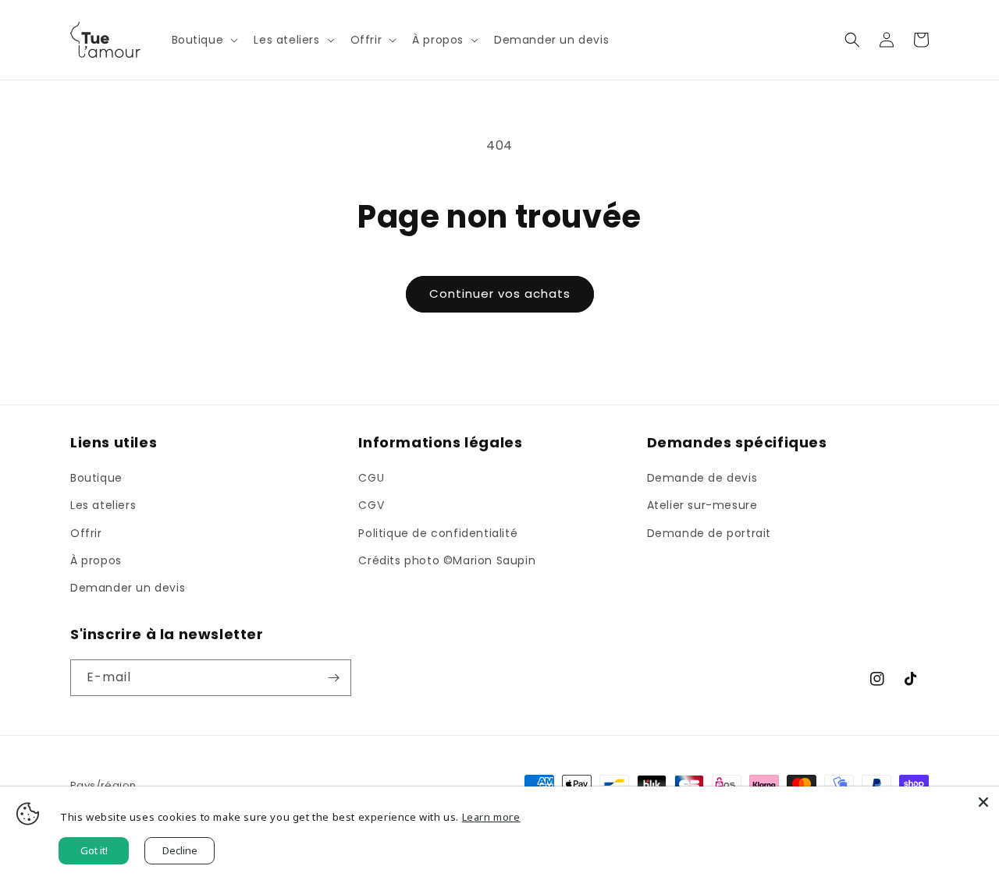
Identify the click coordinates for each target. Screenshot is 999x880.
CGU (371, 478)
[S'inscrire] (333, 677)
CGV (371, 505)
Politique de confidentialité (437, 533)
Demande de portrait (709, 533)
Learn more (491, 817)
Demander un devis (127, 588)
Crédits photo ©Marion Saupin (446, 560)
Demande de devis (702, 478)
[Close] (983, 802)
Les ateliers (103, 505)
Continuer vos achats (500, 293)
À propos (96, 560)
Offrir (86, 533)
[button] (203, 39)
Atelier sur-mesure (702, 505)
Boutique (96, 478)
